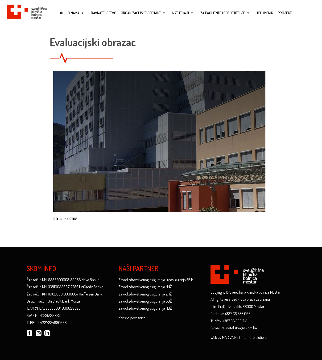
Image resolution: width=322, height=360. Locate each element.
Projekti (285, 13)
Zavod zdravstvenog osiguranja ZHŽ (145, 293)
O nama (76, 15)
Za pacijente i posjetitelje (225, 15)
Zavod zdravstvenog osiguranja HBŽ (145, 308)
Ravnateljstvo (103, 13)
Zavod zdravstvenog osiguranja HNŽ (145, 286)
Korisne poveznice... (133, 317)
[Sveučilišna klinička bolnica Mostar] (27, 11)
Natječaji (183, 15)
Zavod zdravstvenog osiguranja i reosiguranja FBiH (156, 279)
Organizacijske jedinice (143, 15)
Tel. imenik (265, 13)
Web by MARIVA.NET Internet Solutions (239, 337)
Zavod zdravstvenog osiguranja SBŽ (145, 301)
